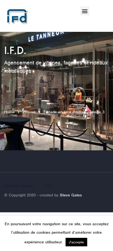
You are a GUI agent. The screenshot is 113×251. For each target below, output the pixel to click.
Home (9, 111)
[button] (84, 10)
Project (29, 111)
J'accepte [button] (76, 242)
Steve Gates (71, 195)
